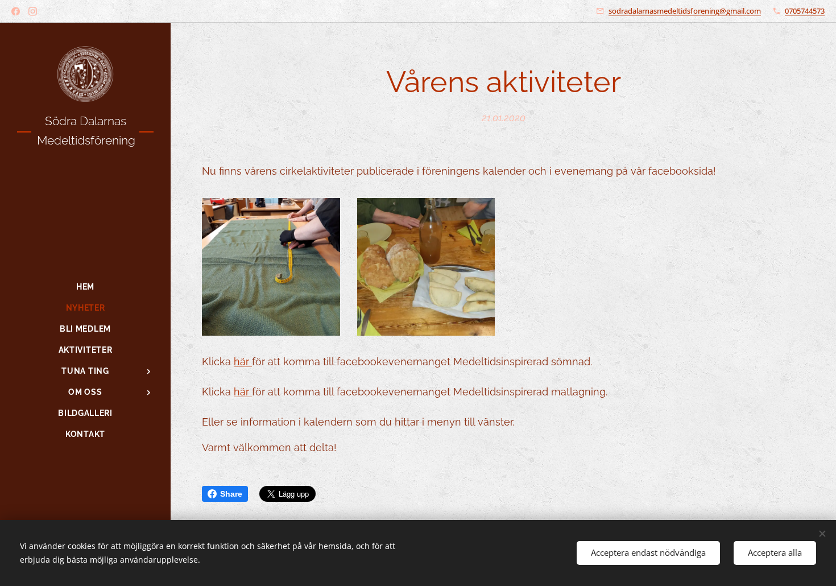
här (243, 362)
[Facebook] (16, 11)
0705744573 (805, 11)
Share (231, 493)
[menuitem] (85, 287)
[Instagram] (33, 11)
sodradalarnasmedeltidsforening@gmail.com (685, 11)
